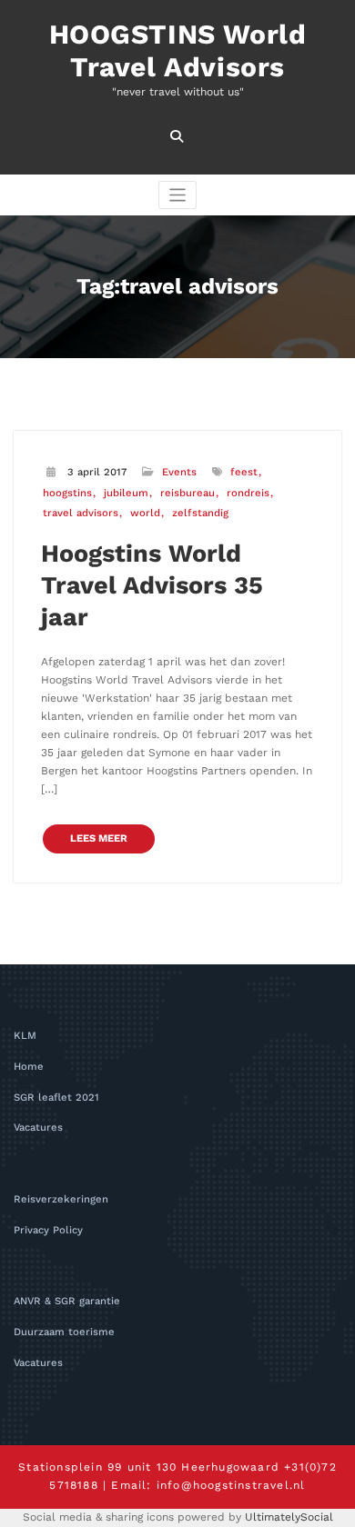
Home (29, 1067)
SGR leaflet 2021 (56, 1097)
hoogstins (67, 493)
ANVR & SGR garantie (67, 1301)
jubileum (126, 493)
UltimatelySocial (289, 1517)
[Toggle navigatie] (178, 195)
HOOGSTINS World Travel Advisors (178, 50)
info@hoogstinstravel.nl (231, 1485)
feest (244, 472)
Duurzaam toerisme (64, 1332)
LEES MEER (98, 838)
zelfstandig (200, 513)
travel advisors (80, 513)
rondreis (248, 493)
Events (179, 472)
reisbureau (187, 493)
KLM (25, 1036)
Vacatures (38, 1127)
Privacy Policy (48, 1230)
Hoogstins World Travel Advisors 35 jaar (152, 585)
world (145, 513)
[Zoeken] (178, 136)
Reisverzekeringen (61, 1199)
